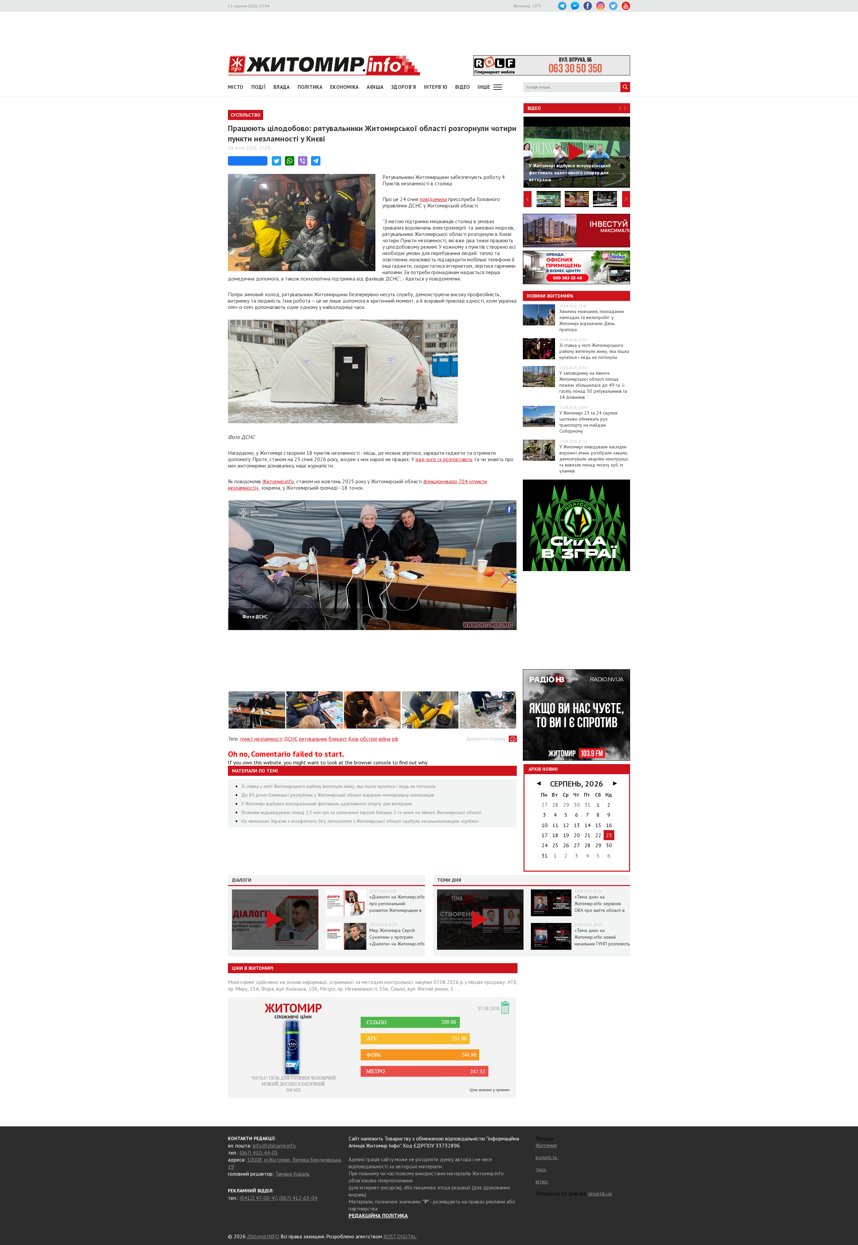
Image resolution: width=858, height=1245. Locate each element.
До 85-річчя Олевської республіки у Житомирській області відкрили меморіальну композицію (337, 795)
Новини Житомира (550, 296)
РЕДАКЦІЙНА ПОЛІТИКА (378, 1215)
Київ (353, 738)
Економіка (344, 87)
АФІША (375, 87)
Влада (281, 87)
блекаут (337, 738)
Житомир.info (278, 481)
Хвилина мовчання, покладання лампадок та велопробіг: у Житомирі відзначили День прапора (591, 320)
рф (395, 738)
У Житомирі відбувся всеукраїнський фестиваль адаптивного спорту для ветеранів (326, 804)
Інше (484, 87)
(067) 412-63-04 (298, 1197)
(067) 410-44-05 (259, 1152)
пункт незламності (261, 738)
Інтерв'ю (435, 87)
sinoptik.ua (600, 1193)
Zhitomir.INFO (263, 1236)
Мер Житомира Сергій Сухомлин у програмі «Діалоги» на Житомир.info (397, 937)
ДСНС (291, 738)
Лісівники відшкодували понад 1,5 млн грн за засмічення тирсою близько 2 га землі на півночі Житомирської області (361, 812)
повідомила (433, 199)
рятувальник (313, 738)
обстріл (368, 738)
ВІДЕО (462, 87)
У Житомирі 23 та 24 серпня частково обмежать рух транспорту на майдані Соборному (588, 422)
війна (384, 738)
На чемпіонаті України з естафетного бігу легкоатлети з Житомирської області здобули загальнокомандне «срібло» (360, 821)
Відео (534, 108)
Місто (236, 87)
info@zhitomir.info (274, 1145)
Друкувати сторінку (486, 739)
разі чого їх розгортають (444, 459)
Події (258, 87)
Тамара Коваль (292, 1173)
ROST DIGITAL (400, 1236)
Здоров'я (403, 87)
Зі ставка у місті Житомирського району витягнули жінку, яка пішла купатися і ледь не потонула (338, 786)
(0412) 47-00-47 (258, 1197)
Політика (310, 87)
